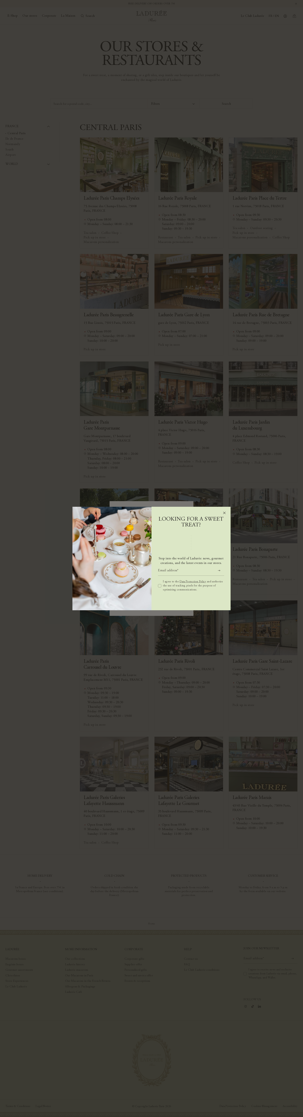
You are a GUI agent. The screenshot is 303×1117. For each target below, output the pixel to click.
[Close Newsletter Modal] (224, 513)
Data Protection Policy (193, 581)
